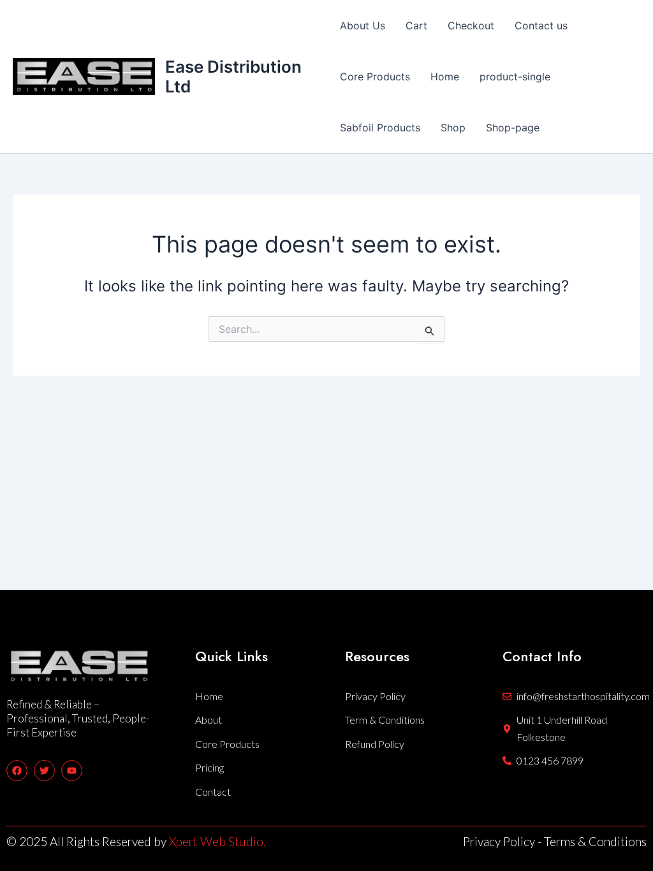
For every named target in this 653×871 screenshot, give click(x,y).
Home (444, 76)
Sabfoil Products (380, 127)
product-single (515, 76)
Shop (453, 127)
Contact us (541, 25)
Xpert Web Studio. (217, 841)
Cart (416, 25)
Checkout (471, 25)
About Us (362, 25)
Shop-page (512, 127)
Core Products (375, 76)
